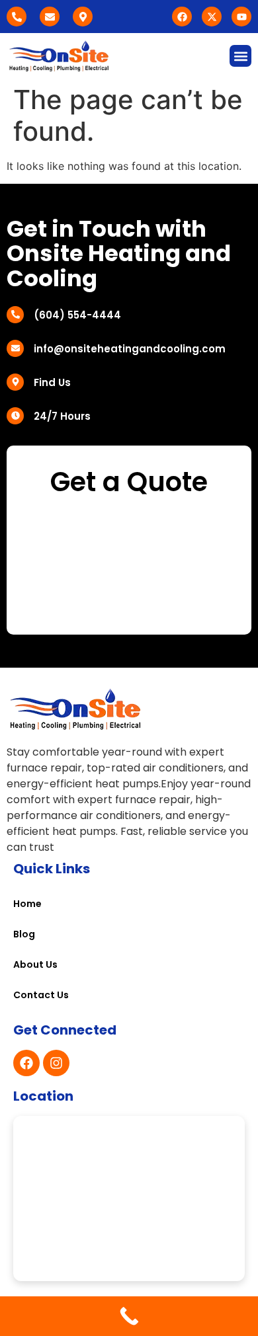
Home (27, 903)
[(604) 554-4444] (15, 314)
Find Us (52, 382)
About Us (35, 964)
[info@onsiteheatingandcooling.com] (15, 348)
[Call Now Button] (129, 1316)
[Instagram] (56, 1063)
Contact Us (41, 995)
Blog (24, 934)
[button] (240, 56)
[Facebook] (26, 1063)
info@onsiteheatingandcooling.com (130, 349)
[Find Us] (15, 382)
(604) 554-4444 (77, 315)
